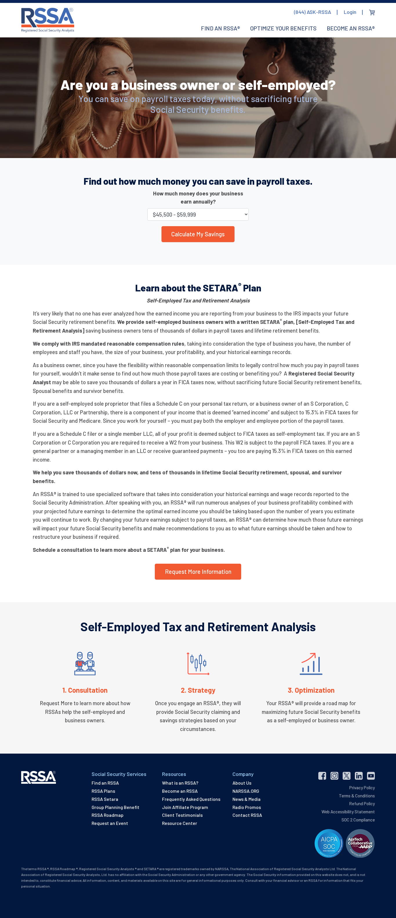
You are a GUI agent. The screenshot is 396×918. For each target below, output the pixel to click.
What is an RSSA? (180, 782)
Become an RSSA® (351, 28)
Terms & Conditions (357, 795)
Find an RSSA (105, 782)
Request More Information (198, 571)
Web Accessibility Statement (348, 811)
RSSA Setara (105, 799)
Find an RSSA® (220, 28)
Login (350, 12)
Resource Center (179, 823)
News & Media (246, 799)
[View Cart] (372, 12)
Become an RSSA (180, 791)
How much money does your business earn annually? (198, 197)
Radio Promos (246, 807)
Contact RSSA (247, 815)
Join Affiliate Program (185, 807)
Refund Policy (362, 803)
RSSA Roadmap (107, 815)
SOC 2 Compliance (358, 819)
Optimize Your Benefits (283, 28)
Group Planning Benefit (115, 807)
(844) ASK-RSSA (312, 12)
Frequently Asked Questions (191, 799)
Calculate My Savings (198, 234)
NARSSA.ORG (245, 791)
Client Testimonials (182, 815)
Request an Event (110, 823)
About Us (241, 782)
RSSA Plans (103, 791)
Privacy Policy (362, 787)
